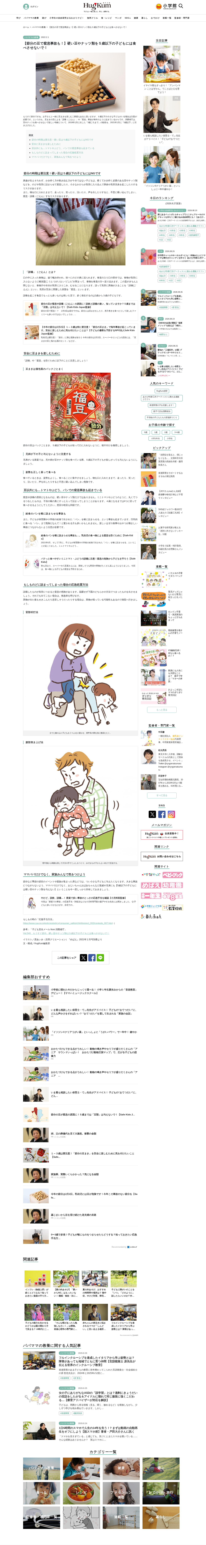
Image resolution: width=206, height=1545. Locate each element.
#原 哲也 (77, 1378)
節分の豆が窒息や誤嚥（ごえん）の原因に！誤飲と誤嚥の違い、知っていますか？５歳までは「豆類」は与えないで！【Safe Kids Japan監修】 (88, 305)
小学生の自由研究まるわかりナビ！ (66, 18)
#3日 (169, 240)
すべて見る (161, 795)
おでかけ (155, 18)
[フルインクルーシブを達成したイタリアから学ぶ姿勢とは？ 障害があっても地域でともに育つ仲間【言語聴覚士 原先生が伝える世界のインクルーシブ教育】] (39, 1360)
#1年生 (172, 230)
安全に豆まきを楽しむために (46, 144)
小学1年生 (155, 438)
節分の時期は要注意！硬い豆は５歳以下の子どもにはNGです (62, 139)
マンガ (118, 18)
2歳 (165, 432)
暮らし (144, 18)
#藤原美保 (77, 1413)
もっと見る (161, 710)
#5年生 (181, 235)
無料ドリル (92, 18)
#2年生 (182, 230)
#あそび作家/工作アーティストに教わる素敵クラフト (181, 226)
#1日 (161, 240)
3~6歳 (177, 432)
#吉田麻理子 (193, 235)
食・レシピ (106, 18)
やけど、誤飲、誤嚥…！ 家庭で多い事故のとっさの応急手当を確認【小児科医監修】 (84, 898)
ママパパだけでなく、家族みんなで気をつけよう (56, 157)
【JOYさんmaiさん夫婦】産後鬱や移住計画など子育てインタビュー (170, 494)
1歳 (155, 432)
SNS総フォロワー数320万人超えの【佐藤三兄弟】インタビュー (170, 512)
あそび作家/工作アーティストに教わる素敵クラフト (161, 398)
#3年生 (192, 230)
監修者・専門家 (182, 18)
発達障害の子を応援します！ (162, 405)
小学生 (170, 438)
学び (18, 18)
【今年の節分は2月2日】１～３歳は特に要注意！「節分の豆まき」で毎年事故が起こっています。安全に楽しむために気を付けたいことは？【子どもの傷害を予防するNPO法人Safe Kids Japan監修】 (88, 330)
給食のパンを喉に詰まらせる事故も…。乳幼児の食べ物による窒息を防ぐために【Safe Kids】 (87, 537)
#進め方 (162, 230)
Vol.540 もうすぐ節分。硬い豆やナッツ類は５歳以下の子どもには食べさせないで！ (66, 933)
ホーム (26, 27)
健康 (136, 18)
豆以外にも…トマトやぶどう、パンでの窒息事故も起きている (63, 148)
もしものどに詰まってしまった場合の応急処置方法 (57, 152)
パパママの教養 (31, 18)
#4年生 (162, 235)
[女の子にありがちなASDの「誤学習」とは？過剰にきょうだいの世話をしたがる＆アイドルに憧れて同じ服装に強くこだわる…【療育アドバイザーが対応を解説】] (39, 1395)
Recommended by (119, 1247)
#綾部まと (163, 334)
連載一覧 (167, 18)
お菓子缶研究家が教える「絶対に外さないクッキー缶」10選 (170, 530)
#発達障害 (64, 1378)
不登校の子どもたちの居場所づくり (162, 417)
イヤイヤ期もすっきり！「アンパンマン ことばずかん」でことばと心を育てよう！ (161, 88)
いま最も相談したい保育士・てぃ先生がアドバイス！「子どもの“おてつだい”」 (161, 139)
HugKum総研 (161, 391)
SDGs (128, 18)
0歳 (145, 432)
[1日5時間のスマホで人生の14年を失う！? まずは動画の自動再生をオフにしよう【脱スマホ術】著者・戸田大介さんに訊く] (39, 1430)
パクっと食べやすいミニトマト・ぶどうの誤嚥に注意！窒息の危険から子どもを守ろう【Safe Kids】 (88, 560)
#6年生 (172, 235)
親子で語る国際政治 (161, 411)
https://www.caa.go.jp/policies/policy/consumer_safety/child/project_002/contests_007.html (68, 923)
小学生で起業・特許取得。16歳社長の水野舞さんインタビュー (170, 549)
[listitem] (80, 551)
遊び (44, 18)
